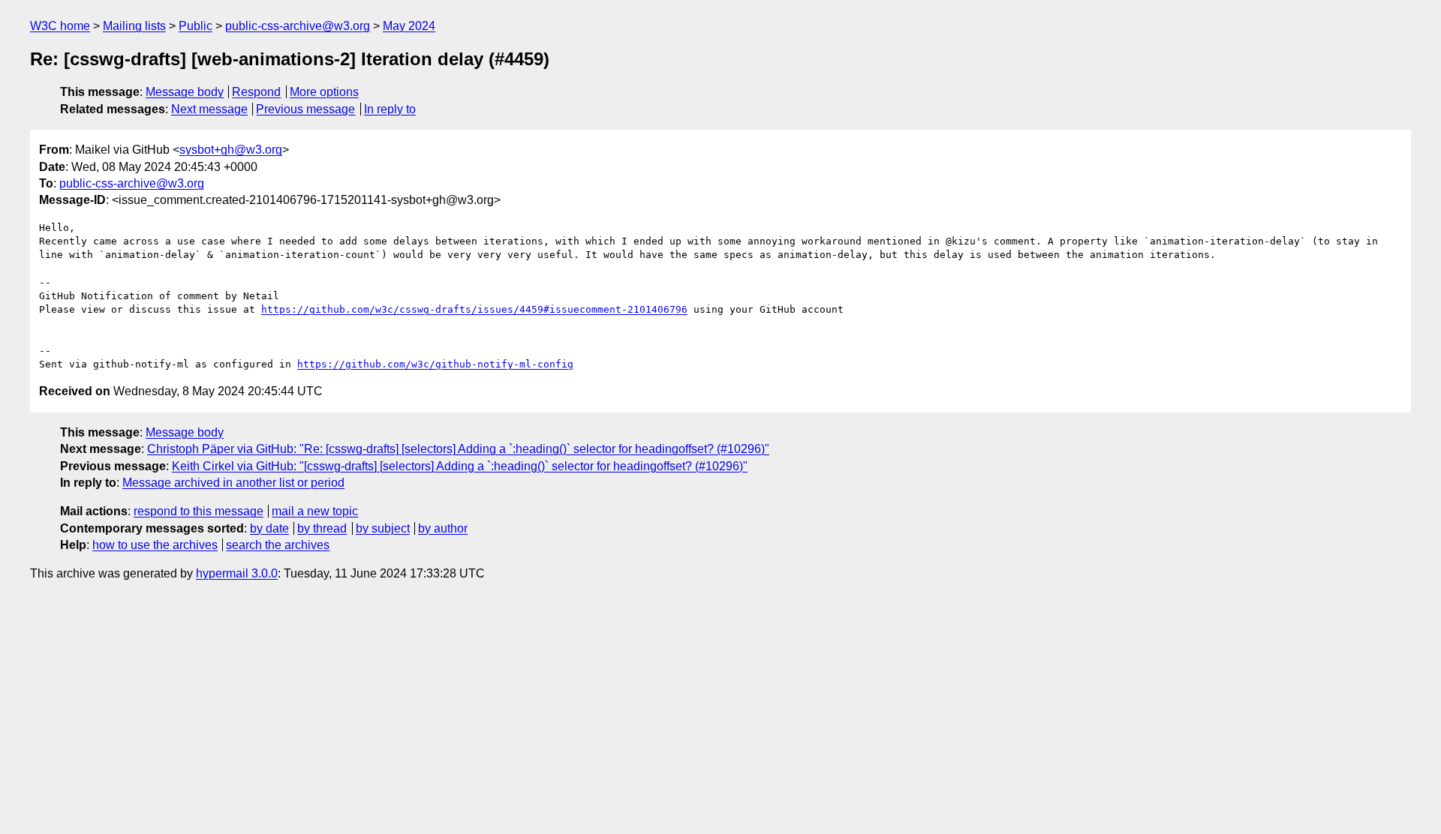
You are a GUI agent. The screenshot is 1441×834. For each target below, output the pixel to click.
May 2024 (409, 26)
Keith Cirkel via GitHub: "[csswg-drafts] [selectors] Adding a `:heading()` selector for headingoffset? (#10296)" (460, 466)
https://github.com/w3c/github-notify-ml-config (435, 364)
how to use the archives (155, 544)
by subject (383, 528)
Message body (185, 92)
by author (443, 528)
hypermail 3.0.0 (237, 573)
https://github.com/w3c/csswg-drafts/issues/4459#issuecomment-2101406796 (474, 309)
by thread (322, 528)
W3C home (60, 26)
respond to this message (198, 511)
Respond (256, 92)
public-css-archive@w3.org (297, 26)
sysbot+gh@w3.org (230, 149)
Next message (209, 109)
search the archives (277, 544)
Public (195, 26)
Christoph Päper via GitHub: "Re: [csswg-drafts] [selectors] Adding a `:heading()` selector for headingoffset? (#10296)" (458, 448)
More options (324, 92)
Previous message (305, 109)
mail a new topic (315, 511)
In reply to (390, 109)
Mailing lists (134, 26)
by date (269, 528)
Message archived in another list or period (233, 482)
